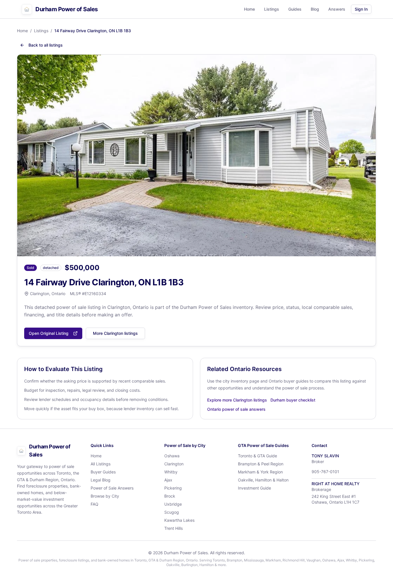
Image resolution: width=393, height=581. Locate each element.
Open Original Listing (48, 333)
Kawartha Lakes (179, 520)
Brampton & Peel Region (260, 463)
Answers (336, 9)
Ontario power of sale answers (236, 409)
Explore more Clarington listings (237, 399)
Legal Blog (100, 479)
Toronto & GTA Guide (257, 455)
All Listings (100, 463)
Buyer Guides (103, 471)
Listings (271, 9)
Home (249, 9)
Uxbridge (173, 504)
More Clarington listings (115, 333)
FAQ (94, 504)
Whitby (171, 471)
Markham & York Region (260, 471)
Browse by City (105, 496)
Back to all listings (45, 45)
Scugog (171, 512)
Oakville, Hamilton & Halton (263, 479)
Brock (169, 496)
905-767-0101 (325, 471)
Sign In (361, 9)
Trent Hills (173, 528)
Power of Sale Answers (112, 488)
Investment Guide (254, 488)
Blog (315, 9)
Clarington (174, 463)
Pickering (173, 488)
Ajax (168, 479)
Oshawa (172, 455)
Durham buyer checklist (292, 399)
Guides (295, 9)
